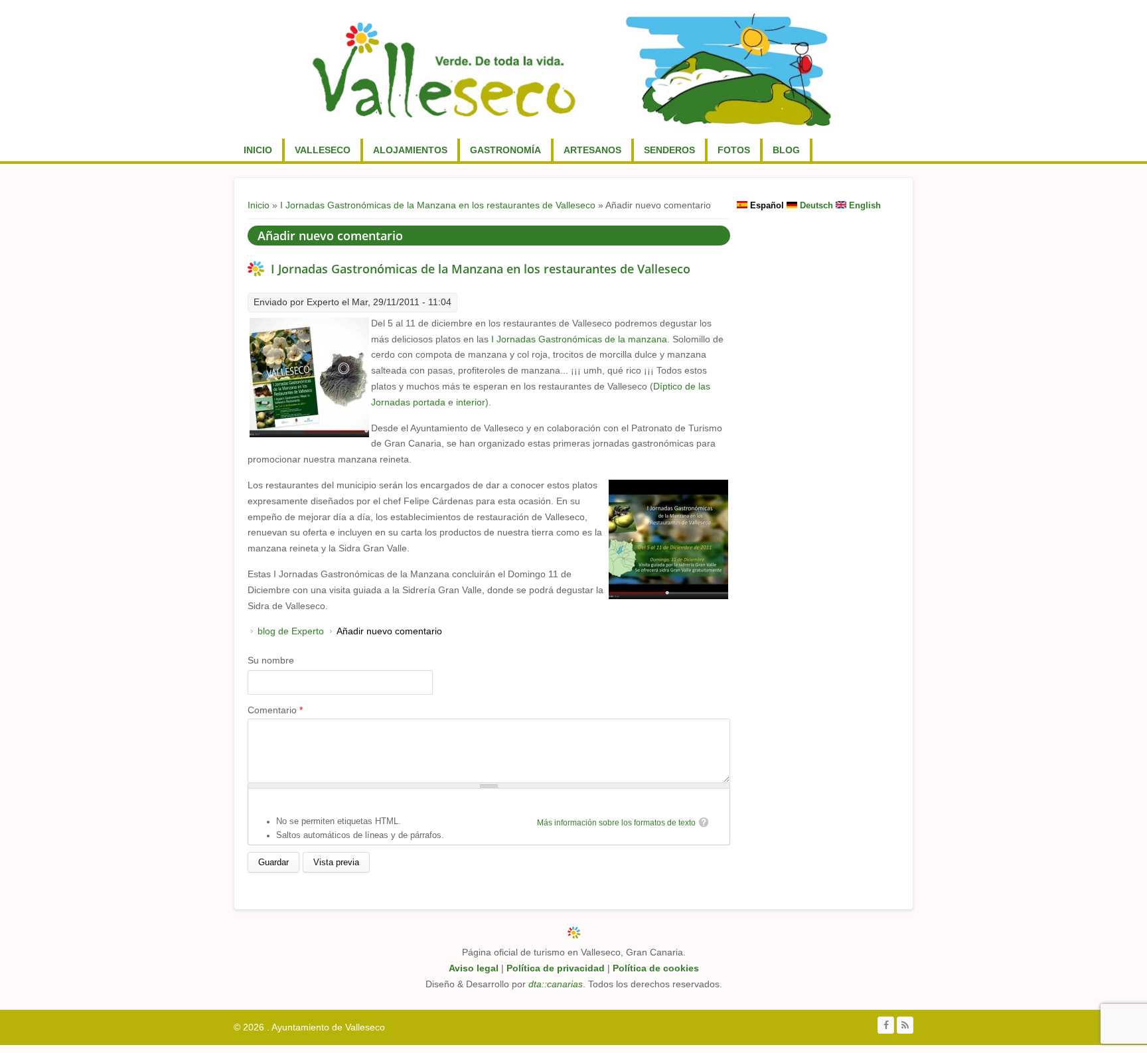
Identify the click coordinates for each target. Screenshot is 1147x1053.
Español (765, 205)
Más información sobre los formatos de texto (616, 822)
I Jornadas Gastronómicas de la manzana (579, 339)
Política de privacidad (555, 968)
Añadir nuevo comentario (389, 631)
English (863, 205)
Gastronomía (505, 150)
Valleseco (322, 150)
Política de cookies (656, 968)
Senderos (669, 150)
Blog (786, 150)
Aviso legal (473, 968)
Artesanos (592, 150)
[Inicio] (572, 69)
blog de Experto (291, 631)
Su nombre (271, 660)
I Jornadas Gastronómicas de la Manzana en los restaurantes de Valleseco (437, 205)
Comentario (275, 710)
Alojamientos (410, 150)
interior (470, 402)
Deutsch (815, 205)
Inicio (258, 150)
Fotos (734, 150)
